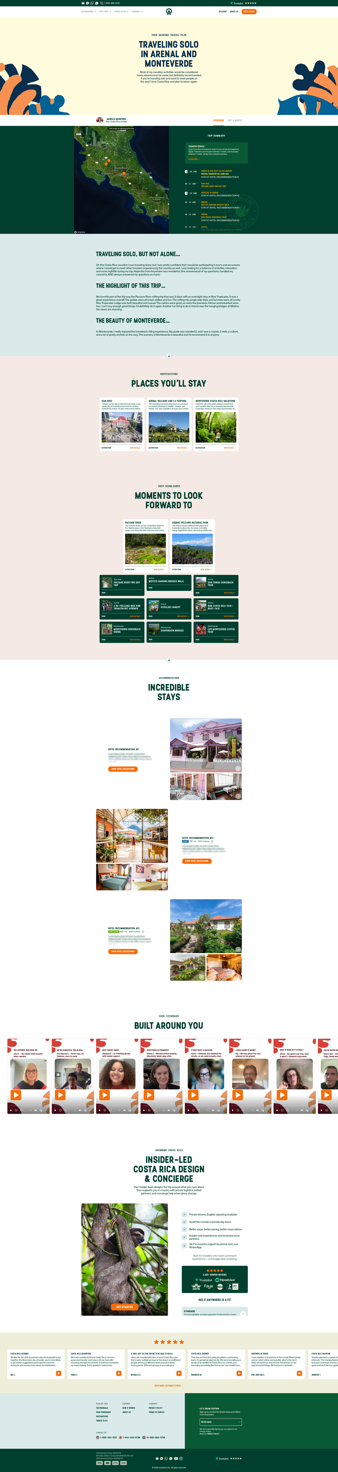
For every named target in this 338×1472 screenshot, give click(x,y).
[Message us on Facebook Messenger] (97, 3)
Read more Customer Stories (168, 1386)
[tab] (111, 120)
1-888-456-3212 (111, 3)
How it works (129, 1408)
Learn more (193, 159)
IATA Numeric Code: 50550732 (108, 1453)
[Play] (16, 1095)
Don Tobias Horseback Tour (213, 217)
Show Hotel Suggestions (123, 769)
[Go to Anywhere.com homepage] (169, 11)
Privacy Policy (213, 1434)
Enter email (206, 1422)
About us (234, 11)
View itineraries (103, 1412)
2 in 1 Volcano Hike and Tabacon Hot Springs (221, 230)
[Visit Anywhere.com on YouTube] (176, 1458)
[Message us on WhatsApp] (92, 3)
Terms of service (157, 1412)
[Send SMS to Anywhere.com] (87, 3)
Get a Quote (249, 11)
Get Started (124, 1307)
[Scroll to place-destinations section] (169, 356)
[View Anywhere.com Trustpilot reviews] (243, 3)
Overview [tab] (218, 120)
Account (223, 11)
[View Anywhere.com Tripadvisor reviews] (225, 1280)
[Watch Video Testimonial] (58, 1373)
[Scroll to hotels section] (169, 660)
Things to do (102, 1420)
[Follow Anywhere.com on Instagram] (181, 1458)
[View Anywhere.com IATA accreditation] (196, 1286)
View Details (135, 448)
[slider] (9, 1105)
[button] (10, 1110)
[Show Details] (238, 768)
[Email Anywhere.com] (83, 3)
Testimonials (102, 1408)
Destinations (102, 1416)
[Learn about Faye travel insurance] (208, 1287)
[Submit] (239, 1422)
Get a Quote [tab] (235, 120)
